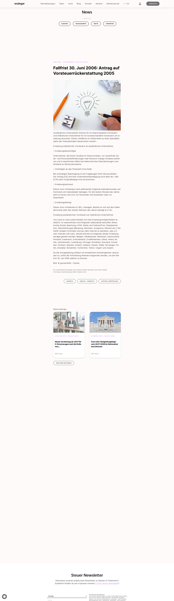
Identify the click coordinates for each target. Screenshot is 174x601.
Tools (70, 4)
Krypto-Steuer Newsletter (107, 583)
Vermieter (110, 24)
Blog (79, 4)
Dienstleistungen (48, 4)
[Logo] (23, 4)
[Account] (140, 5)
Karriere (99, 4)
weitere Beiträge (63, 363)
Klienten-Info (81, 62)
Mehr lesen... (59, 353)
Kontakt (88, 4)
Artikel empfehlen (109, 281)
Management (81, 24)
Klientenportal (113, 4)
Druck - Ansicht (87, 281)
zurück (69, 281)
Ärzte (96, 24)
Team (61, 4)
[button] (4, 596)
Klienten (64, 24)
